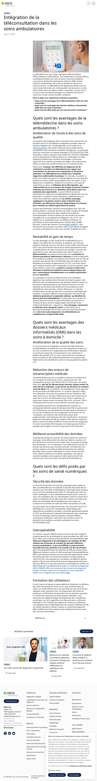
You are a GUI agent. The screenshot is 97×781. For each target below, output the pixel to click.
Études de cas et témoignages (78, 708)
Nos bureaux (8, 728)
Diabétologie (53, 723)
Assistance (76, 693)
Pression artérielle (33, 740)
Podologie (53, 726)
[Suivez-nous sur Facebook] (5, 733)
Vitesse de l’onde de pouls (36, 743)
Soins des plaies (55, 720)
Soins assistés (54, 703)
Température (31, 755)
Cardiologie (53, 732)
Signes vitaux (31, 759)
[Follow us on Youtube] (13, 733)
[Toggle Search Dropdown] (89, 3)
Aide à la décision (33, 705)
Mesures (30, 723)
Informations (76, 703)
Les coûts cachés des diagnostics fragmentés (23, 668)
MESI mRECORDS (78, 732)
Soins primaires (54, 713)
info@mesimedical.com (12, 716)
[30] (34, 550)
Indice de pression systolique (37, 727)
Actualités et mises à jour (81, 719)
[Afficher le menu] (93, 3)
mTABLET (7, 13)
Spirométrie (31, 734)
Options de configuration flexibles (36, 710)
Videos (74, 712)
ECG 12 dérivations (33, 731)
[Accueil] (8, 4)
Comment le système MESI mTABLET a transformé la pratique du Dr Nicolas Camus (82, 659)
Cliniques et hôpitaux (56, 700)
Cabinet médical (55, 697)
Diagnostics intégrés (34, 697)
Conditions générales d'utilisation (38, 777)
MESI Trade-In (77, 729)
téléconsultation (40, 148)
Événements (76, 715)
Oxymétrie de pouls (34, 737)
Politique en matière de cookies (80, 766)
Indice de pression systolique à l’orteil (37, 748)
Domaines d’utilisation (58, 693)
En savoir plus (12, 673)
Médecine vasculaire (56, 729)
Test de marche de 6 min (35, 752)
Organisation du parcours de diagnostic (37, 701)
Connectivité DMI (33, 714)
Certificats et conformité (35, 717)
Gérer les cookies (54, 770)
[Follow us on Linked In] (9, 733)
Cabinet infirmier (55, 716)
